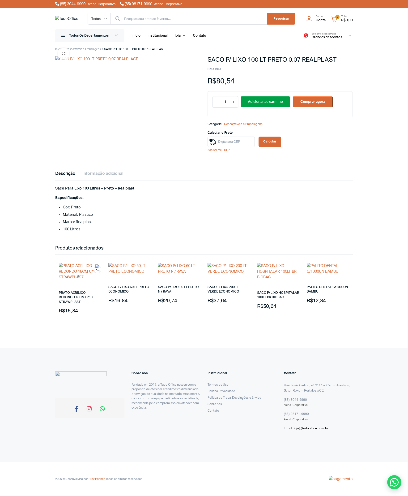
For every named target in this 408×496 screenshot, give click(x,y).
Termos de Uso (218, 384)
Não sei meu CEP (219, 150)
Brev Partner (96, 479)
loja (178, 35)
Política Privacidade (221, 391)
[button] (63, 54)
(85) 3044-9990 (87, 4)
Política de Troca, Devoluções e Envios (234, 397)
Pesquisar (281, 18)
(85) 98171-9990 (153, 4)
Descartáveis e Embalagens (83, 49)
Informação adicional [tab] (102, 174)
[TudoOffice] (66, 19)
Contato (199, 35)
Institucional (158, 35)
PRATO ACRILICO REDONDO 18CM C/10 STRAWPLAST (76, 297)
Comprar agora (312, 102)
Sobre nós (215, 404)
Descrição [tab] (65, 174)
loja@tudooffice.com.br (311, 428)
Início (136, 35)
